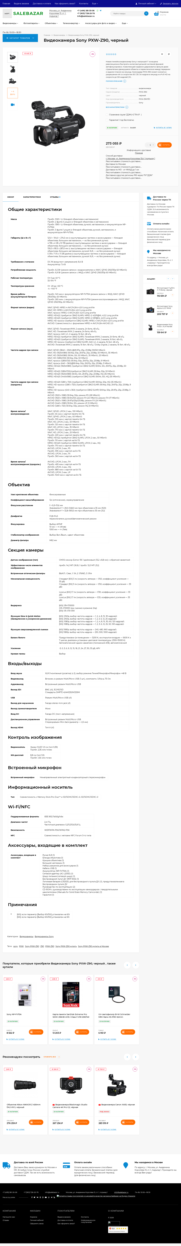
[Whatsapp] (97, 10)
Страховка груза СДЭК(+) (125, 114)
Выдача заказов (21, 3)
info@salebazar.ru (86, 16)
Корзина (33, 1217)
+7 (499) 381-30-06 (85, 10)
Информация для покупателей (88, 1221)
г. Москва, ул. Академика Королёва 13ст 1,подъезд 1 (130, 158)
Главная (6, 3)
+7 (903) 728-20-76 (86, 13)
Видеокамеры (26, 936)
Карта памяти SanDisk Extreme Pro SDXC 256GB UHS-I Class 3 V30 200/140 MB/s (71, 1017)
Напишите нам (9, 1217)
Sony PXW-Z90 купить (66, 946)
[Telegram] (100, 10)
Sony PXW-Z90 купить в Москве (93, 946)
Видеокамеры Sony (44, 936)
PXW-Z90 (49, 946)
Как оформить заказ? (65, 3)
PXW (21, 946)
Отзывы (6, 1220)
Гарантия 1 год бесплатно (121, 120)
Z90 (42, 946)
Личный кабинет (37, 1220)
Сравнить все (50, 1057)
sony (15, 946)
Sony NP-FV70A (14, 1014)
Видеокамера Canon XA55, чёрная (118, 1104)
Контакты (83, 3)
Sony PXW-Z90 (32, 946)
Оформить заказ (36, 1224)
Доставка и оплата (42, 3)
